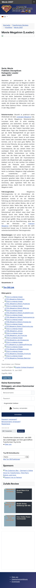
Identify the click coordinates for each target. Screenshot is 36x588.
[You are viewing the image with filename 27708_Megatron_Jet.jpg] (19, 330)
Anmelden (18, 414)
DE (4, 17)
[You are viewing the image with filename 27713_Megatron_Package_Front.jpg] (19, 352)
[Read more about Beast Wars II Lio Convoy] (10, 494)
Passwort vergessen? (9, 419)
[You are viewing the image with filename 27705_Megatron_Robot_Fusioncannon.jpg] (19, 316)
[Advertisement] (18, 550)
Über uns (8, 444)
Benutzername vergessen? (11, 422)
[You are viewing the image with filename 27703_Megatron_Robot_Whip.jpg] (19, 307)
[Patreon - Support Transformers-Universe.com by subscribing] (12, 477)
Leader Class (7, 378)
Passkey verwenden (19, 408)
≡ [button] (34, 1)
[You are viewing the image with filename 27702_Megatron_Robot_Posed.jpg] (19, 302)
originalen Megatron (24, 117)
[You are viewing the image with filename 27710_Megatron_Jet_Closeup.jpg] (19, 339)
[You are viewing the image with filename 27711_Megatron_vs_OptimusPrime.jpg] (19, 343)
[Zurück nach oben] (33, 585)
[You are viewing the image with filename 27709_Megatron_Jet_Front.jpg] (19, 334)
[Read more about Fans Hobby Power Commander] (10, 520)
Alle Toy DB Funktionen (11, 459)
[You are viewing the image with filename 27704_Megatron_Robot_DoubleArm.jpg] (19, 311)
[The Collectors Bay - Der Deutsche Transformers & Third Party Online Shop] (18, 473)
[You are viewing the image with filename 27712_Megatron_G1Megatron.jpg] (19, 348)
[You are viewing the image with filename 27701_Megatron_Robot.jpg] (19, 298)
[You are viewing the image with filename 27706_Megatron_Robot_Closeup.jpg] (19, 320)
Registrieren (6, 424)
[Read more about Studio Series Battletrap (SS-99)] (10, 507)
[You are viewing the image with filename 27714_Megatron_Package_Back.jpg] (19, 357)
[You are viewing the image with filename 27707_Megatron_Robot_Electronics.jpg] (19, 325)
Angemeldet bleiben (11, 403)
